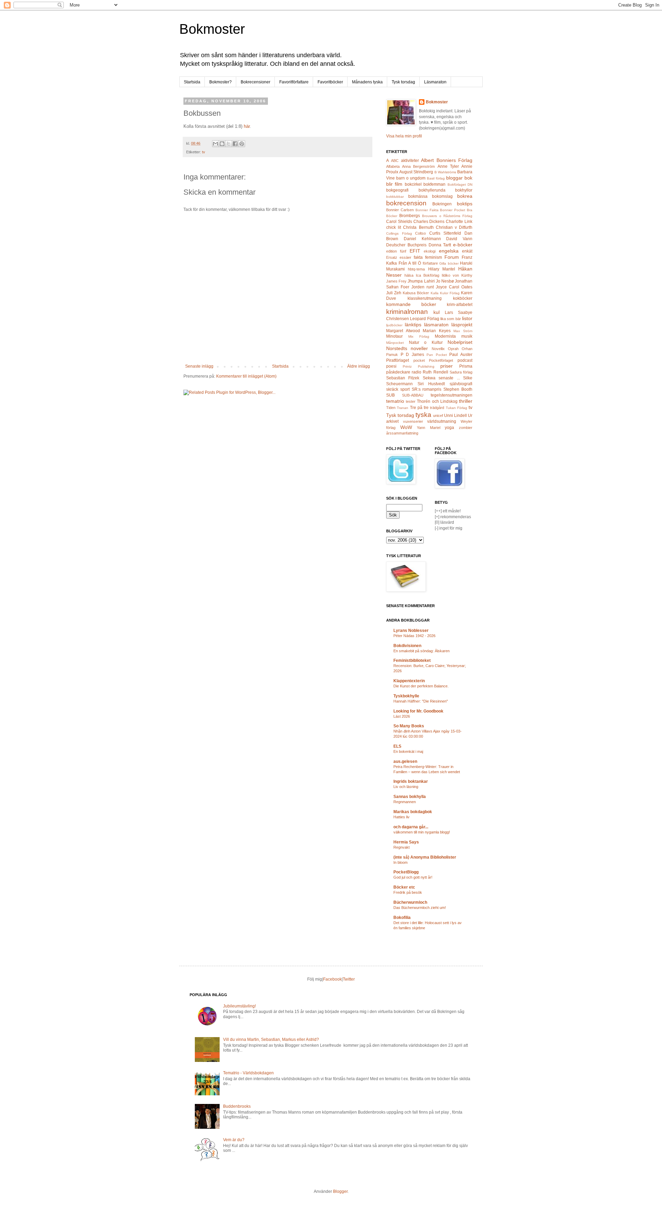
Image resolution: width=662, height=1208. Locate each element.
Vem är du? (233, 1139)
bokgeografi (397, 190)
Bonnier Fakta (427, 210)
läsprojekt (461, 324)
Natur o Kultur (426, 342)
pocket (419, 360)
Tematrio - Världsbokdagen (248, 1073)
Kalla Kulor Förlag (445, 293)
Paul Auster (460, 354)
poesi (391, 366)
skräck (392, 389)
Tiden (390, 408)
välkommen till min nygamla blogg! (421, 832)
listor (467, 318)
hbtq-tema (416, 269)
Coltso (420, 233)
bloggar (454, 178)
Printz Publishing (418, 366)
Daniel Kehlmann (422, 238)
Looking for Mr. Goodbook (418, 711)
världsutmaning (441, 421)
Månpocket (395, 343)
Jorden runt (422, 287)
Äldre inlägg (358, 366)
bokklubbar (395, 196)
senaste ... (449, 378)
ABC (395, 160)
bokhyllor (463, 190)
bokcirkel (413, 184)
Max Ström (462, 331)
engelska (449, 251)
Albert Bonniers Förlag (446, 160)
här (247, 126)
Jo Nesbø (445, 281)
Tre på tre (419, 407)
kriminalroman (407, 311)
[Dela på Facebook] (235, 143)
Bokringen (442, 204)
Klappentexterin (409, 680)
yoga (449, 427)
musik (466, 336)
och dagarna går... (410, 827)
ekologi (429, 251)
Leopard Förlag (424, 318)
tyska (423, 414)
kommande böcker (411, 304)
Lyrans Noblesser (411, 630)
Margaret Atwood (403, 330)
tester (410, 401)
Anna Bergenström (418, 166)
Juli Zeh (393, 292)
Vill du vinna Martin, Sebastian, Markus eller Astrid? (271, 1039)
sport (405, 389)
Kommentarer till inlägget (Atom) (246, 376)
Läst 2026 (401, 716)
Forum (451, 257)
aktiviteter (410, 160)
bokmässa (418, 196)
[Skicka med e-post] (215, 143)
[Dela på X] (228, 143)
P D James (412, 354)
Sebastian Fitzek (402, 378)
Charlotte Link (459, 221)
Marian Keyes (437, 330)
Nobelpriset (460, 342)
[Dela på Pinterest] (241, 143)
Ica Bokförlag (427, 275)
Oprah (453, 349)
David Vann (459, 238)
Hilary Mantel (441, 269)
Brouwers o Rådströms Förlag (447, 216)
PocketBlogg (406, 872)
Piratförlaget (397, 360)
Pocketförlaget (441, 360)
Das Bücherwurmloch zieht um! (419, 907)
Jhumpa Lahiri (421, 281)
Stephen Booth (457, 389)
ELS (397, 746)
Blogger (340, 1191)
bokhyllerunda (432, 190)
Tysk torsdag (403, 82)
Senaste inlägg (199, 366)
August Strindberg (416, 172)
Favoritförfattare (294, 82)
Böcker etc (404, 887)
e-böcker (462, 244)
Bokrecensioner (255, 82)
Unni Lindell (455, 415)
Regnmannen (404, 802)
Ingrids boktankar (410, 781)
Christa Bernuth (418, 227)
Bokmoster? (220, 82)
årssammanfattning (402, 433)
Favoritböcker (330, 82)
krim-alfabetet (459, 304)
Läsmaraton (435, 82)
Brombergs (409, 215)
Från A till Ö (410, 263)
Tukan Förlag (456, 408)
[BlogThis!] (222, 143)
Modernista (445, 336)
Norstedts (396, 348)
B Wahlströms (445, 172)
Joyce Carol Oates (454, 287)
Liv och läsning (405, 787)
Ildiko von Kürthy (457, 275)
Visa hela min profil (404, 136)
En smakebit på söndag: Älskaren (421, 651)
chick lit (393, 227)
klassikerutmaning (425, 298)
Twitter (349, 979)
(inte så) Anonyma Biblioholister (424, 857)
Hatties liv (401, 817)
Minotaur (394, 336)
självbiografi (461, 383)
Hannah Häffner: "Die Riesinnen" (420, 701)
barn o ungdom (410, 178)
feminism (433, 257)
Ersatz (391, 257)
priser (446, 366)
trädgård (437, 408)
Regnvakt (401, 847)
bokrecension (406, 203)
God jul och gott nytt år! (412, 877)
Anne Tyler (448, 166)
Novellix (438, 349)
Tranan (402, 408)
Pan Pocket (437, 355)
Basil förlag (436, 178)
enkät (467, 251)
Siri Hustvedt (431, 383)
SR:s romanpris (427, 389)
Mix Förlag (418, 336)
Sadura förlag (461, 372)
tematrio (395, 401)
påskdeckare (398, 372)
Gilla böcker (449, 263)
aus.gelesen (405, 761)
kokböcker (462, 298)
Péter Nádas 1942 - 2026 (414, 636)
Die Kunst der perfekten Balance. (421, 686)
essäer (405, 257)
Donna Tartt (440, 245)
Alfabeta (393, 166)
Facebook (332, 979)
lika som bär (450, 319)
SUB (390, 395)
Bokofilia (402, 917)
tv (203, 152)
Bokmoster (212, 29)
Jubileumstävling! (239, 1006)
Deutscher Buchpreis (406, 245)
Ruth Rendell (435, 372)
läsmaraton (436, 324)
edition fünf (396, 251)
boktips (464, 203)
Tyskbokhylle (406, 696)
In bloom (400, 862)
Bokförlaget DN (460, 184)
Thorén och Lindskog (437, 401)
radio (416, 372)
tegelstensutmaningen (451, 395)
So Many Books (408, 726)
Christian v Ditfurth (454, 227)
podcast (465, 360)
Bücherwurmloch (410, 902)
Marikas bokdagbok (412, 811)
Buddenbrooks (237, 1106)
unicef (438, 415)
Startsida (192, 82)
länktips (413, 324)
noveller (419, 348)
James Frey (396, 281)
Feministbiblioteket (412, 660)
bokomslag (442, 196)
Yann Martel (428, 428)
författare (430, 263)
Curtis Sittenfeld (445, 233)
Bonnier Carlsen (400, 210)
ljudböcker (394, 325)
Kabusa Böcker (416, 293)
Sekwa (429, 378)
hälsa (408, 275)
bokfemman (434, 184)
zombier (465, 428)
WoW (406, 427)
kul (436, 312)
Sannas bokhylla (409, 796)
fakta (418, 257)
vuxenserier (413, 421)
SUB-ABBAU (412, 395)
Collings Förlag (399, 233)
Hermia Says (406, 842)
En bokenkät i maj (408, 751)
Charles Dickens (429, 221)
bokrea (464, 196)
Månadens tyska (367, 82)
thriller (465, 401)
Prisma (465, 366)
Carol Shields (399, 221)
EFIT (415, 251)
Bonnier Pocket (452, 210)
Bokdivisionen (407, 645)
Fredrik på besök (407, 892)
